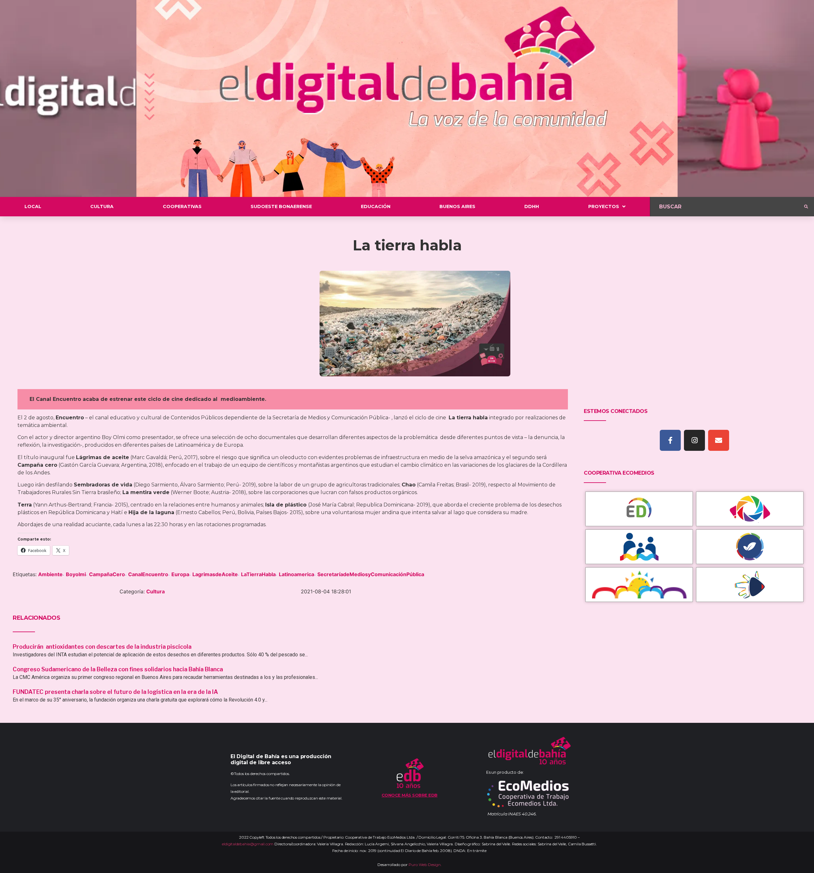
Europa (180, 574)
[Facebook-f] (670, 440)
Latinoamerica (296, 574)
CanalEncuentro (148, 574)
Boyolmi (76, 574)
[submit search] (806, 207)
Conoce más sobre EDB (410, 795)
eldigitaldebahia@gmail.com (247, 844)
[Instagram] (694, 440)
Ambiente (50, 574)
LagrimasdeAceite (215, 574)
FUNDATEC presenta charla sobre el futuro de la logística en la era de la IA (115, 691)
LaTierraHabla (258, 574)
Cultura (155, 591)
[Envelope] (718, 440)
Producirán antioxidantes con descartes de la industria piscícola (103, 646)
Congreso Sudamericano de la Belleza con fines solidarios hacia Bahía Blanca (118, 669)
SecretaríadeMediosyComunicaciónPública (370, 574)
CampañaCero (107, 574)
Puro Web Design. (425, 864)
